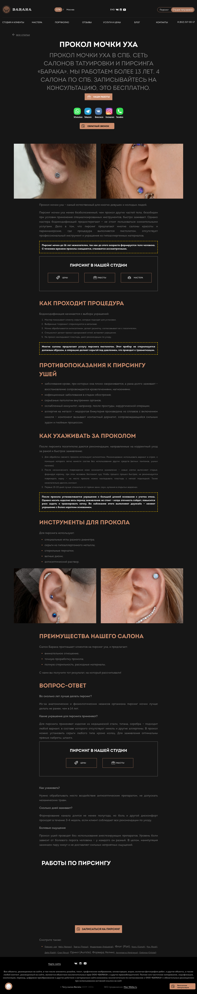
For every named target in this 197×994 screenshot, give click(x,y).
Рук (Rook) (152, 947)
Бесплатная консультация (183, 986)
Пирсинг (164, 9)
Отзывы (87, 22)
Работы (102, 277)
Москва (70, 9)
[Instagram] (109, 111)
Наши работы (101, 96)
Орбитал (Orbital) (147, 952)
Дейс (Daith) (50, 952)
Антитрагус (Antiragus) (127, 952)
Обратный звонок (98, 126)
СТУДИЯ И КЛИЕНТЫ (12, 22)
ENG (112, 9)
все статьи (23, 34)
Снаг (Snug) (63, 952)
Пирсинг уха (51, 947)
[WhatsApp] (77, 111)
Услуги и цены (112, 22)
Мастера (37, 22)
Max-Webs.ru (130, 987)
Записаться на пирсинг (101, 929)
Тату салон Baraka (71, 987)
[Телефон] (119, 111)
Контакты (162, 22)
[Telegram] (87, 111)
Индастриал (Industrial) (101, 947)
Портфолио (62, 22)
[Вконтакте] (98, 111)
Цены (65, 277)
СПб (58, 9)
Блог (137, 22)
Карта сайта (54, 964)
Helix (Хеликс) (65, 947)
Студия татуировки (183, 9)
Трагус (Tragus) (81, 947)
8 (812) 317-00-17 (186, 22)
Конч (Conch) (138, 947)
